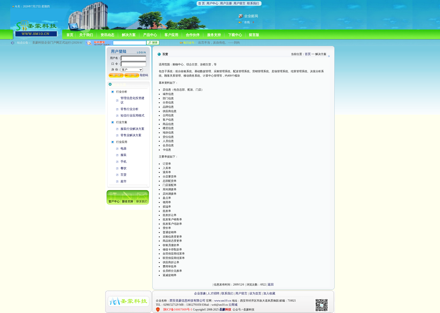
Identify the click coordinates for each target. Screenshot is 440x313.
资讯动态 (107, 35)
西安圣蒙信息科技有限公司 (187, 300)
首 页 (202, 3)
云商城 (232, 304)
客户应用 (171, 35)
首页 (69, 35)
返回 (271, 284)
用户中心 (212, 3)
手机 (123, 161)
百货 (123, 174)
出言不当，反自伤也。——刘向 (219, 42)
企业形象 (200, 293)
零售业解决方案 (131, 135)
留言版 (254, 35)
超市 (123, 181)
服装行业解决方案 (132, 128)
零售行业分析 (129, 109)
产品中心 (150, 35)
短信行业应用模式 (132, 115)
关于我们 (86, 35)
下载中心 (235, 35)
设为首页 (255, 293)
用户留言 (239, 3)
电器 (123, 148)
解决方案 (129, 35)
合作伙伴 (193, 35)
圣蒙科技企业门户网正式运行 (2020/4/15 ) (56, 42)
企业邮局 (251, 16)
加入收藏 (269, 293)
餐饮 (123, 168)
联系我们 (253, 3)
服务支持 (214, 35)
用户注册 (226, 3)
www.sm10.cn (222, 300)
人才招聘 (213, 293)
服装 (123, 155)
